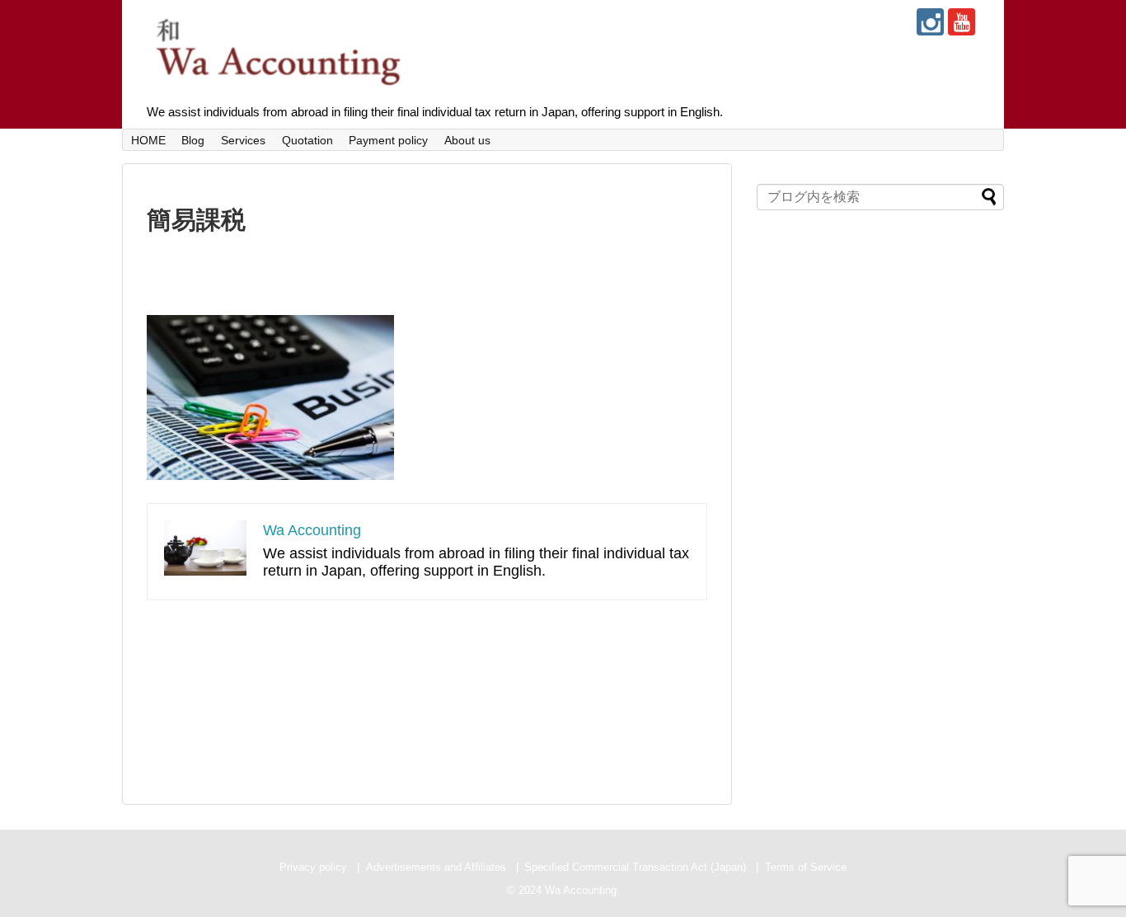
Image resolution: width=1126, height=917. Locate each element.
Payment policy (388, 140)
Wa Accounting (312, 530)
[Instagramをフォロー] (930, 21)
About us (467, 140)
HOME (148, 140)
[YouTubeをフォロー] (961, 21)
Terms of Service (806, 867)
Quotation (307, 140)
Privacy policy (313, 867)
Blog (192, 140)
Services (243, 140)
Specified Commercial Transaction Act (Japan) (635, 867)
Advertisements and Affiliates (436, 867)
